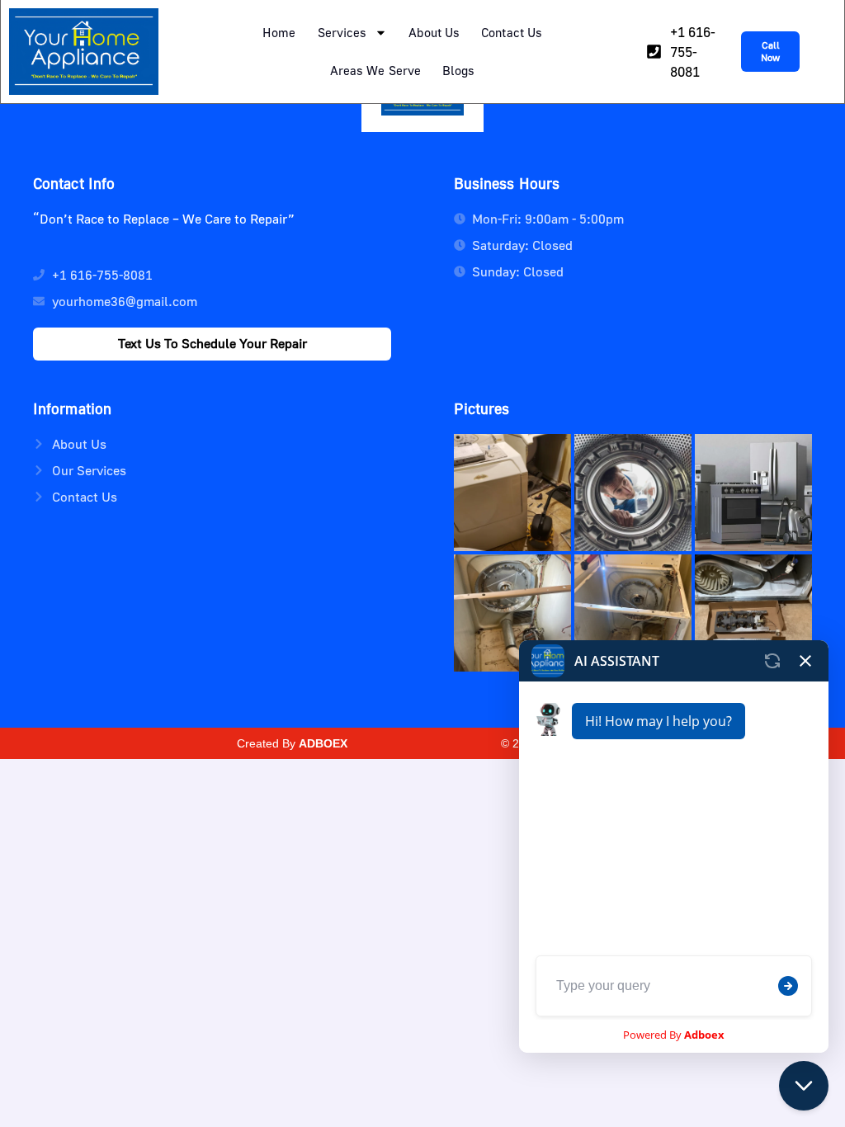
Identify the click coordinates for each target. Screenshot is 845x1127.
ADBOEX (323, 743)
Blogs (458, 70)
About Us (434, 32)
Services (342, 32)
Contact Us (511, 32)
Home (278, 32)
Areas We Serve (375, 70)
